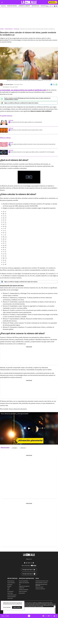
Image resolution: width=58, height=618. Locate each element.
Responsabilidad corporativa (41, 582)
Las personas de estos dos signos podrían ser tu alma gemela (26, 122)
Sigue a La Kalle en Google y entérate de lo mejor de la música (20, 281)
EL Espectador (10, 591)
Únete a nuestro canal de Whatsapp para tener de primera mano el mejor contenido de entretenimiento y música (27, 98)
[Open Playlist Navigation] (56, 616)
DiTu (8, 589)
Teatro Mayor (10, 593)
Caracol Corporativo (11, 596)
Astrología (14, 447)
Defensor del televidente (24, 582)
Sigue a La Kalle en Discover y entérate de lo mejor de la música (21, 103)
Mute (43, 616)
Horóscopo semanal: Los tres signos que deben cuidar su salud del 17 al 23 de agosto (32, 152)
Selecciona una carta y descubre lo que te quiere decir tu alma (26, 130)
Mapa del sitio (22, 593)
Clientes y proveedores (23, 589)
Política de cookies (39, 587)
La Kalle (2, 28)
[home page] (29, 2)
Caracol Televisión (11, 582)
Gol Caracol (9, 584)
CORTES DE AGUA (35, 6)
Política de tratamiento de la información (41, 585)
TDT (20, 584)
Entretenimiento (9, 28)
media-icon (29, 616)
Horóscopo (16, 28)
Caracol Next (10, 598)
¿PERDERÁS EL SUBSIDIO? (24, 6)
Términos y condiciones (40, 588)
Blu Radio (9, 586)
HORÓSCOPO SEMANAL (12, 6)
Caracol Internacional (11, 594)
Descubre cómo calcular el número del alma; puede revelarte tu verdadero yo (38, 28)
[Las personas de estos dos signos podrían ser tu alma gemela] (4, 122)
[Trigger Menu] (2, 2)
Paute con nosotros (23, 591)
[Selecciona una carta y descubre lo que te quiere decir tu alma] (4, 130)
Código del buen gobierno (24, 586)
